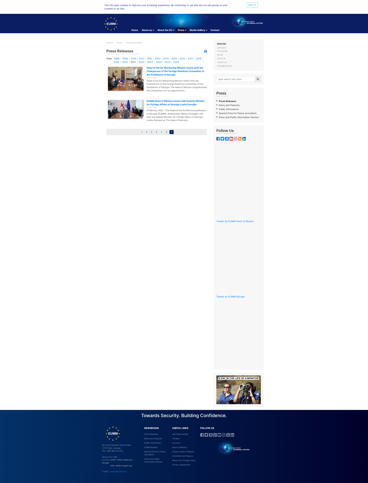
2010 (133, 58)
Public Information (229, 109)
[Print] (205, 51)
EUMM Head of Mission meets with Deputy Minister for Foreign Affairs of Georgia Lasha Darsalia (176, 103)
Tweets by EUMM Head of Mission (235, 221)
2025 (167, 62)
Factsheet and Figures (182, 456)
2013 (157, 58)
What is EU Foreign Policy (184, 460)
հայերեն (222, 62)
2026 (176, 62)
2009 (125, 58)
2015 (174, 58)
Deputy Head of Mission (183, 451)
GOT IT (252, 5)
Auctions (176, 443)
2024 (159, 62)
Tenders (176, 438)
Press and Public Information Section (239, 117)
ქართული (221, 47)
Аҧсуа (221, 58)
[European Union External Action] (233, 447)
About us (147, 30)
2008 (116, 58)
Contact (214, 30)
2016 (182, 58)
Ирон (220, 55)
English (221, 44)
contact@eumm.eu (118, 471)
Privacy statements (181, 465)
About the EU (164, 30)
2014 (166, 58)
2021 (133, 62)
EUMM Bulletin (151, 447)
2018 (198, 58)
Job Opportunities (180, 434)
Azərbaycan (224, 66)
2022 (141, 62)
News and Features (229, 105)
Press (181, 30)
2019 (116, 62)
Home (134, 30)
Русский (222, 51)
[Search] (258, 79)
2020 (125, 62)
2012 (149, 58)
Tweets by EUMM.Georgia (230, 296)
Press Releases (134, 42)
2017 (190, 58)
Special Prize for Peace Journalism (238, 113)
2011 (141, 58)
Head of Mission (179, 447)
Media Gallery (197, 30)
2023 (150, 62)
